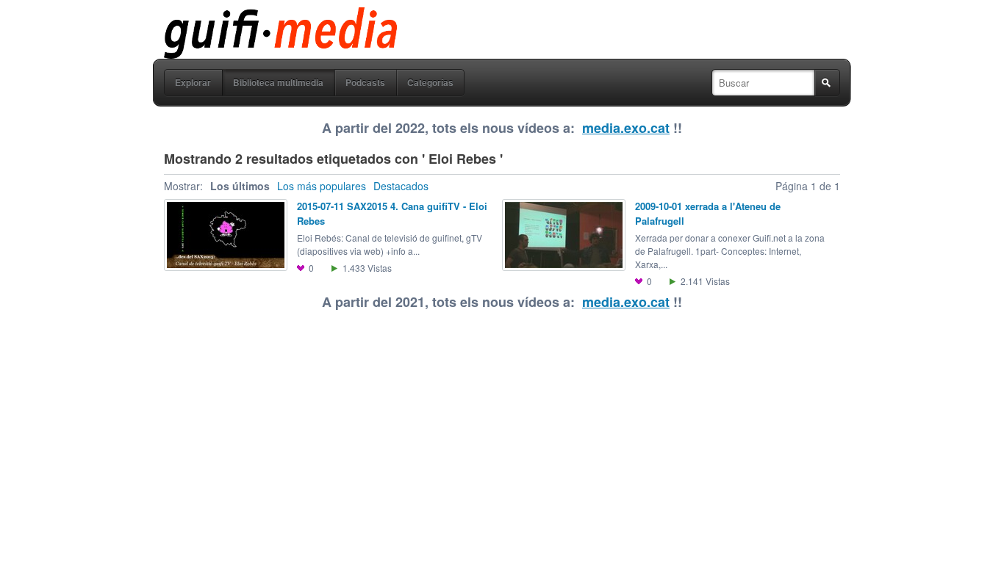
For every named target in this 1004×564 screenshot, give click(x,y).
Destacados (401, 185)
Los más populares (321, 185)
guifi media (242, 17)
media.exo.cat (626, 127)
